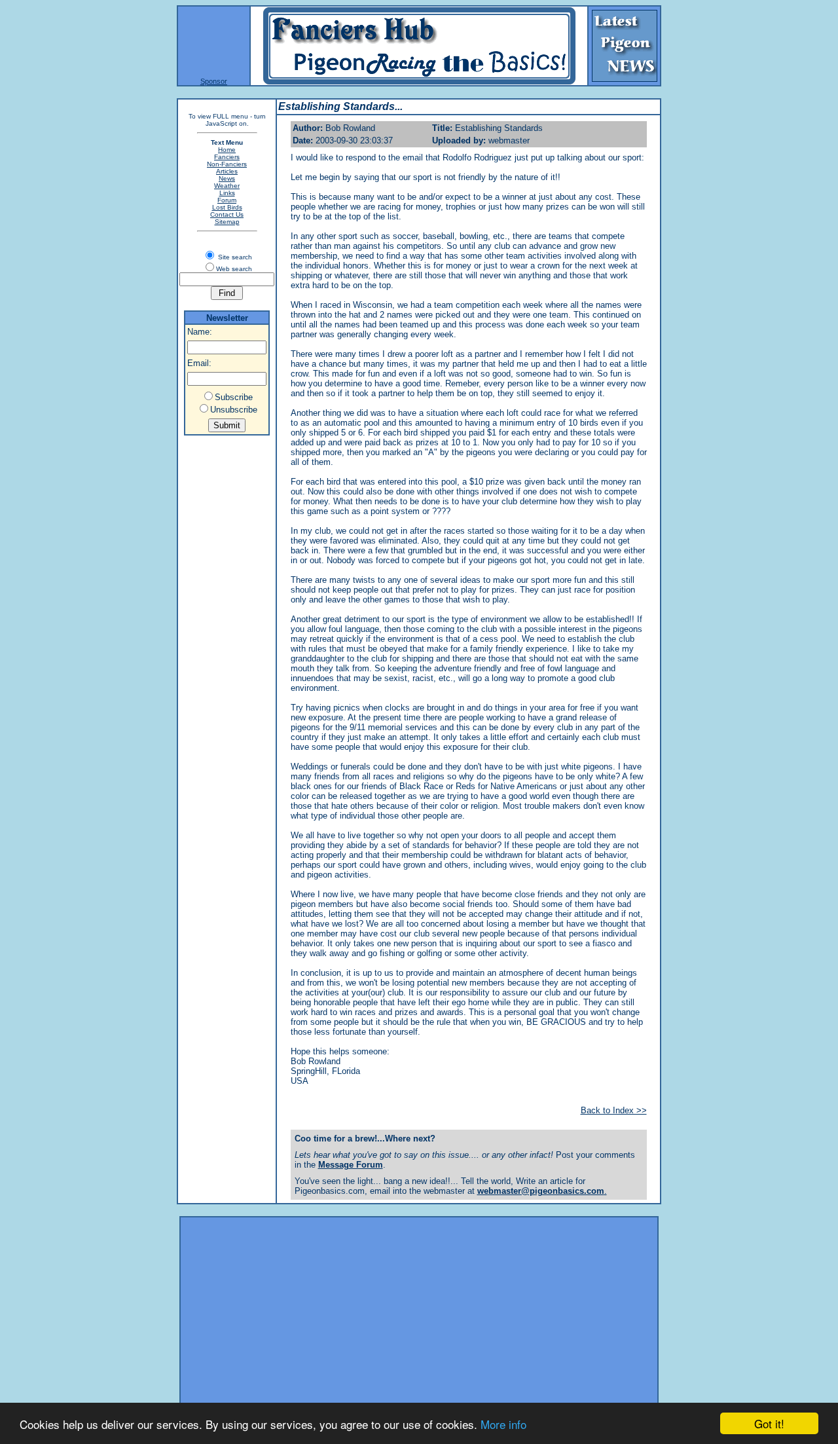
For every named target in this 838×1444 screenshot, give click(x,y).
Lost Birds (227, 207)
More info (503, 1424)
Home (227, 149)
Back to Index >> (614, 1110)
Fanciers (227, 156)
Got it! (769, 1423)
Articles (227, 171)
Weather (227, 185)
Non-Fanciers (227, 164)
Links (227, 192)
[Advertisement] (419, 1311)
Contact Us (227, 214)
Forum (226, 200)
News (227, 178)
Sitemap (227, 221)
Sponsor (213, 81)
